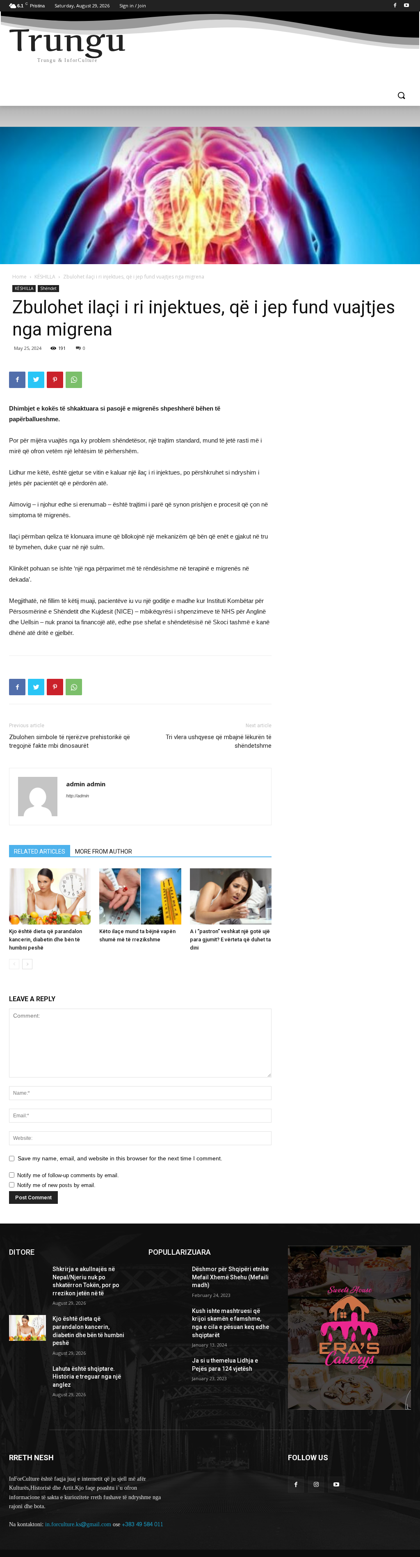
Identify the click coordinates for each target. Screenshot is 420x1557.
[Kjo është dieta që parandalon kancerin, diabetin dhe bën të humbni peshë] (50, 896)
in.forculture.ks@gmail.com (78, 1524)
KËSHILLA (44, 276)
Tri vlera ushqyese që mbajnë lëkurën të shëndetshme (219, 741)
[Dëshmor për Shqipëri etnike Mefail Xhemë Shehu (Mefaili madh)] (166, 1278)
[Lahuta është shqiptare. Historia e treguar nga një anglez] (27, 1378)
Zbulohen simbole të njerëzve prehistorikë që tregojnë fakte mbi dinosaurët (69, 741)
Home (19, 276)
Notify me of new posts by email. (56, 1185)
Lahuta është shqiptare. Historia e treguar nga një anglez (86, 1376)
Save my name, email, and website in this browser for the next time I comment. (120, 1158)
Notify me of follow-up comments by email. (68, 1175)
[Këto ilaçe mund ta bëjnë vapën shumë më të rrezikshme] (140, 896)
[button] (401, 96)
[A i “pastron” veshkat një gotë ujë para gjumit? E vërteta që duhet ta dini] (231, 896)
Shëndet (48, 288)
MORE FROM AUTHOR (103, 851)
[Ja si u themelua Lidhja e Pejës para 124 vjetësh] (166, 1370)
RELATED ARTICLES (39, 851)
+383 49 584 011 (142, 1524)
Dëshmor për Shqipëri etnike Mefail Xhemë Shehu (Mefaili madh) (230, 1277)
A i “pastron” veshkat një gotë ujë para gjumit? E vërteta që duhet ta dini (230, 939)
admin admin (85, 784)
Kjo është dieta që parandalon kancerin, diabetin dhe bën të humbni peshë (45, 939)
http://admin (77, 795)
